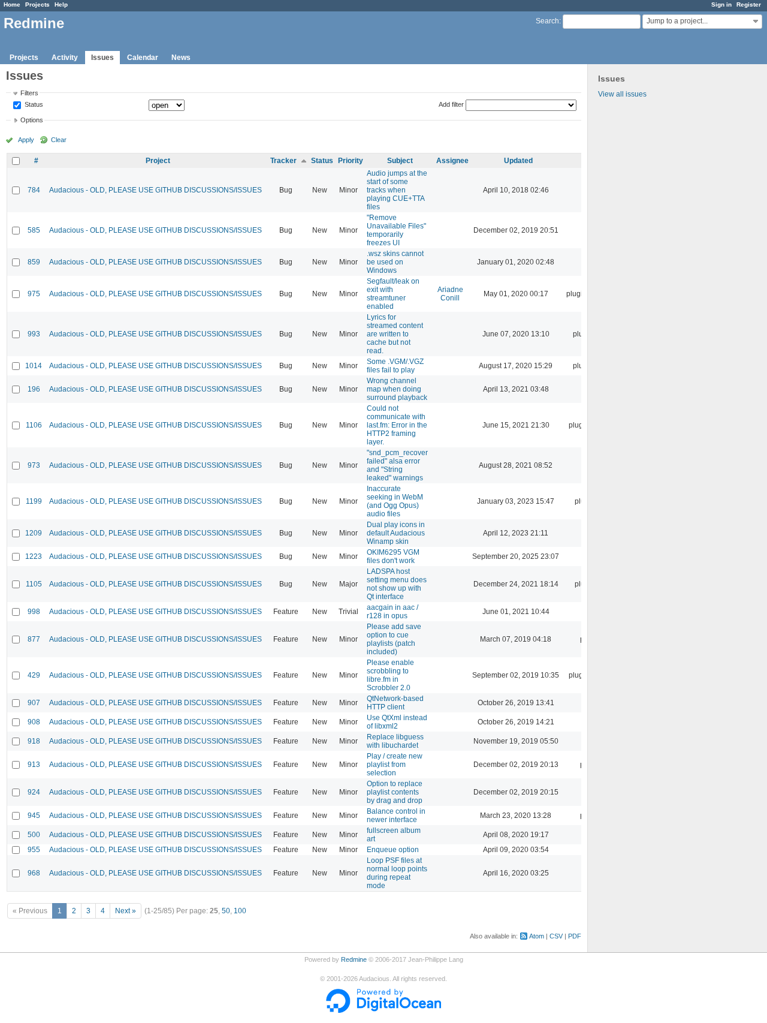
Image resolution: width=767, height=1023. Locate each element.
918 (34, 741)
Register (748, 4)
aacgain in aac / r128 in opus (392, 611)
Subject (400, 161)
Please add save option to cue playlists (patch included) (394, 639)
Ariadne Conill (450, 293)
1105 (34, 584)
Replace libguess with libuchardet (395, 741)
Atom (536, 936)
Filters (29, 93)
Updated (518, 161)
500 (34, 835)
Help (61, 4)
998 (34, 611)
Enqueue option (393, 850)
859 (34, 262)
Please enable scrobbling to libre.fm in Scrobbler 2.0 (390, 675)
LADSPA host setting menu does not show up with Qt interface (397, 584)
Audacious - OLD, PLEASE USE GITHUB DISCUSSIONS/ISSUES (155, 190)
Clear (59, 139)
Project (158, 161)
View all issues (622, 94)
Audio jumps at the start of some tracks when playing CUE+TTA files (397, 190)
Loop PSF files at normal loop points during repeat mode (397, 873)
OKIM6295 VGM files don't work (393, 556)
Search (547, 21)
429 (34, 675)
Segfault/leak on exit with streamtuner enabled (393, 294)
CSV (556, 936)
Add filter (451, 104)
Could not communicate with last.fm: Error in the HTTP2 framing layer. (397, 425)
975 (34, 294)
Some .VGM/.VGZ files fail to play (395, 365)
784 (34, 190)
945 (34, 815)
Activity (65, 57)
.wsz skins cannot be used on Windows (395, 262)
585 (34, 230)
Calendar (142, 57)
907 (34, 703)
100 (240, 911)
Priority (350, 161)
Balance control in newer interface (396, 815)
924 (34, 792)
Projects (37, 4)
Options (31, 120)
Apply (26, 139)
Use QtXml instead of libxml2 (397, 722)
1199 (34, 501)
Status (33, 105)
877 (34, 639)
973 (34, 465)
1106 (34, 425)
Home (12, 4)
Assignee (452, 161)
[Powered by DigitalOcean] (383, 1010)
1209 (33, 533)
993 (34, 334)
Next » (125, 911)
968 (34, 873)
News (181, 57)
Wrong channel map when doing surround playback (397, 389)
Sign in (721, 4)
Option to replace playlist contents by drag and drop (394, 792)
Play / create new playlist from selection (394, 764)
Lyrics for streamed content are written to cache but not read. (395, 334)
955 (34, 850)
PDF (574, 936)
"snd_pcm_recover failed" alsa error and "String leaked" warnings (397, 465)
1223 (33, 556)
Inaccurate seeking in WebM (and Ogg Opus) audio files (395, 501)
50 (226, 911)
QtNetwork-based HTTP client (395, 702)
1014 (33, 366)
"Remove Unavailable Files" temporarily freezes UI (396, 230)
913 (34, 764)
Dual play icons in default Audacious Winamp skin (396, 533)
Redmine (354, 959)
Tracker (283, 161)
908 (34, 722)
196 (34, 389)
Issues (102, 57)
